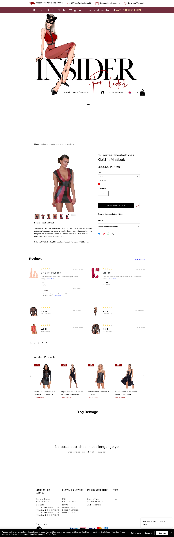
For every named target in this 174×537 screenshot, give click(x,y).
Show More (50, 279)
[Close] (171, 533)
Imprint (40, 505)
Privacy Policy (43, 499)
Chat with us (93, 499)
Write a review (139, 259)
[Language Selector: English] (133, 92)
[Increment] (106, 193)
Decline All (148, 533)
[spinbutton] (103, 193)
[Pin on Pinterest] (103, 233)
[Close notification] (170, 520)
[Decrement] (99, 193)
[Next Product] (143, 376)
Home (36, 144)
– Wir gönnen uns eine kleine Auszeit (74, 10)
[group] (87, 382)
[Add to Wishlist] (137, 205)
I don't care (162, 533)
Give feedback (93, 505)
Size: (100, 172)
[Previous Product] (30, 376)
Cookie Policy (43, 502)
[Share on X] (112, 233)
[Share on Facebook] (99, 233)
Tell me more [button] (136, 533)
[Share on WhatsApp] (108, 233)
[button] (142, 92)
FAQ (64, 499)
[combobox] (119, 176)
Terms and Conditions (47, 507)
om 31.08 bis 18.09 (129, 10)
